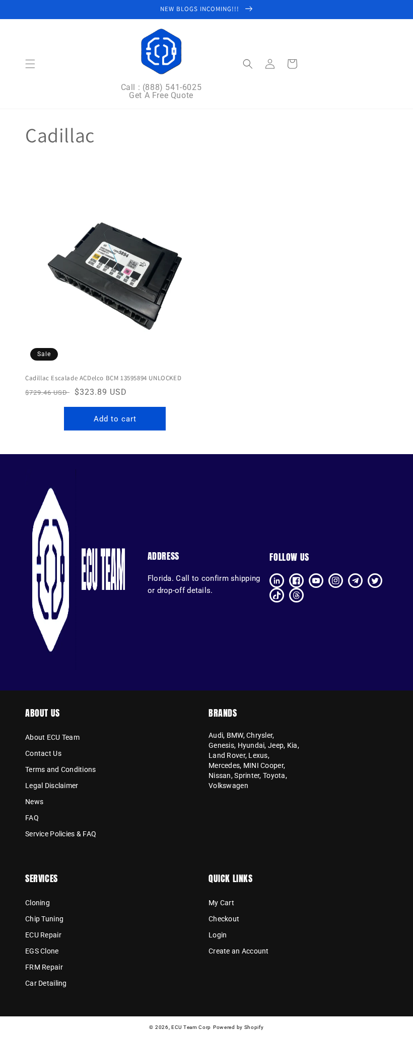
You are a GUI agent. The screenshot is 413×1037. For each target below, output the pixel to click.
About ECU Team (52, 737)
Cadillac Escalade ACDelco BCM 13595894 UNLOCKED (103, 378)
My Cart (221, 903)
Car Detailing (46, 983)
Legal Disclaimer (51, 786)
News (34, 802)
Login (218, 935)
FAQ (32, 818)
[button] (30, 64)
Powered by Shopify (238, 1027)
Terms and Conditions (60, 769)
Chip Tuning (44, 919)
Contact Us (43, 753)
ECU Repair (43, 935)
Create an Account (239, 951)
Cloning (37, 903)
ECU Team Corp (191, 1027)
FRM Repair (44, 967)
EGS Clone (42, 951)
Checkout (224, 919)
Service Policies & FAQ (60, 834)
